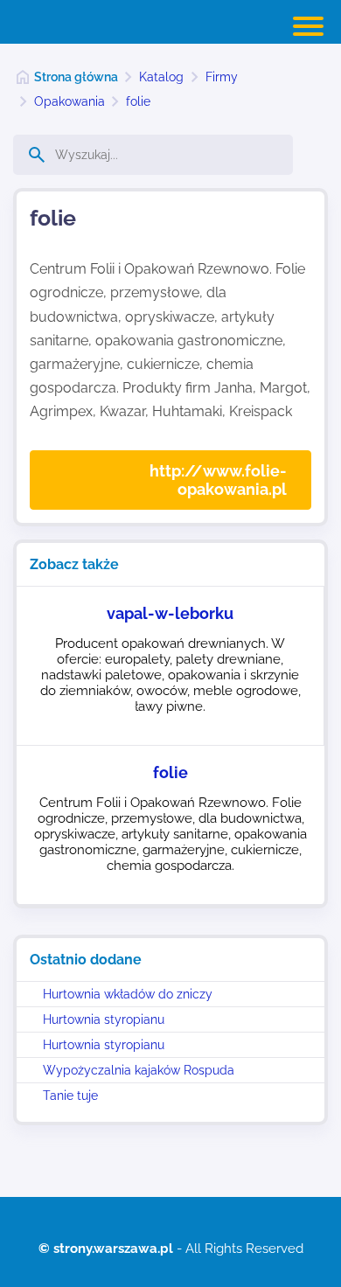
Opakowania (69, 101)
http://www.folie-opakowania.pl (218, 480)
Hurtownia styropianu (103, 1019)
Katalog (161, 77)
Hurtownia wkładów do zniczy (127, 994)
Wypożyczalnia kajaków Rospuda (138, 1070)
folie (138, 101)
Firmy (221, 77)
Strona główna (76, 77)
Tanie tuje (70, 1096)
